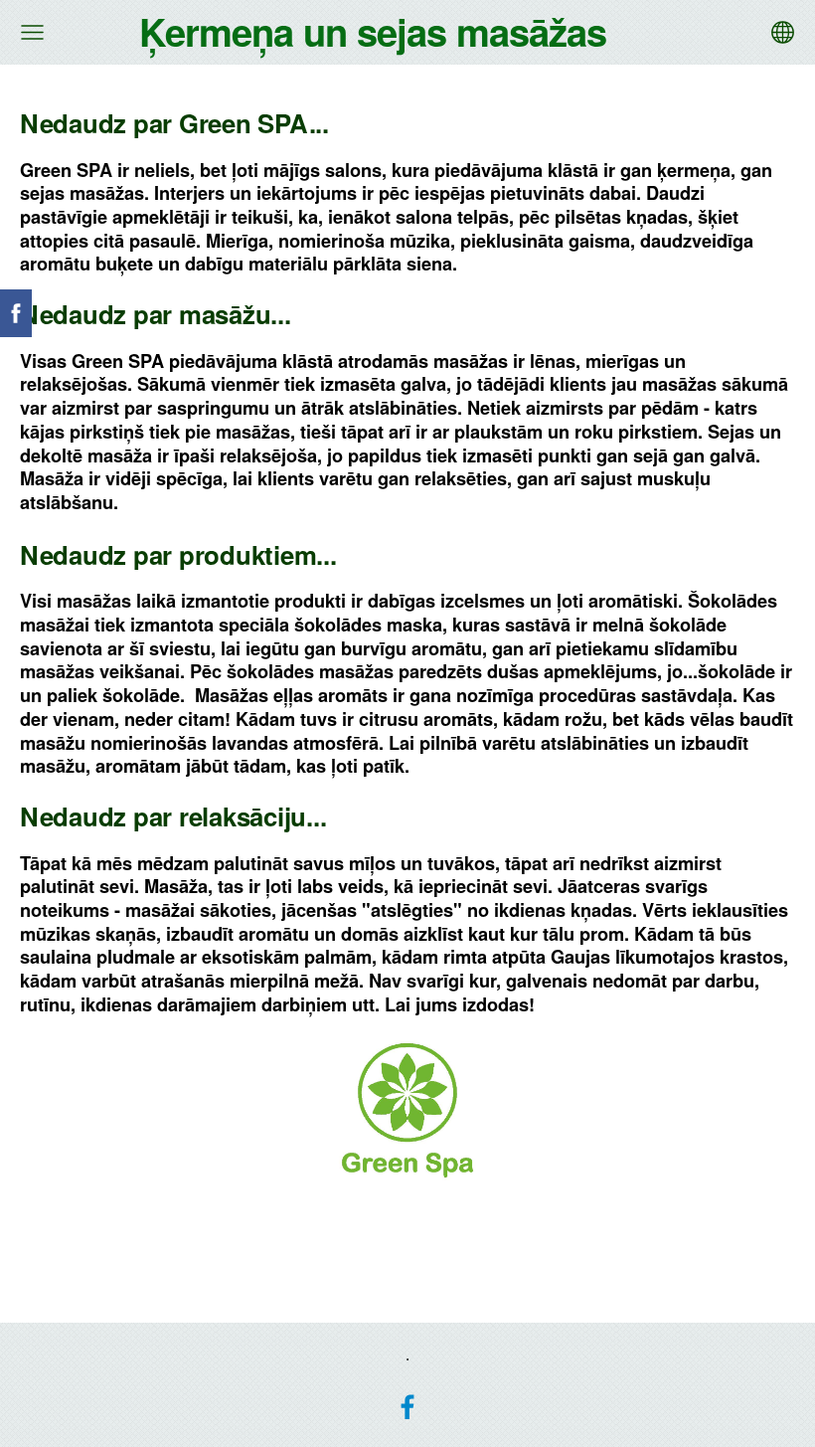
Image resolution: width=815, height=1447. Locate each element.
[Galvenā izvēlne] (32, 32)
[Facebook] (407, 1407)
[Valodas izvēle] (782, 32)
